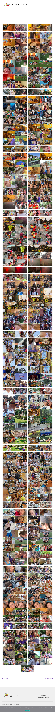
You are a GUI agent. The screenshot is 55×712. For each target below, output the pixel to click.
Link (47, 10)
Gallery (22, 10)
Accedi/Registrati (5, 15)
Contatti (35, 10)
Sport (18, 10)
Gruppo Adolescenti (48, 678)
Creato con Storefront (6, 705)
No (29, 710)
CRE (30, 10)
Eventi (12, 10)
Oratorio (8, 10)
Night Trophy (5, 678)
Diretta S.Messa (41, 10)
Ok (26, 710)
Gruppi (27, 10)
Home (3, 10)
